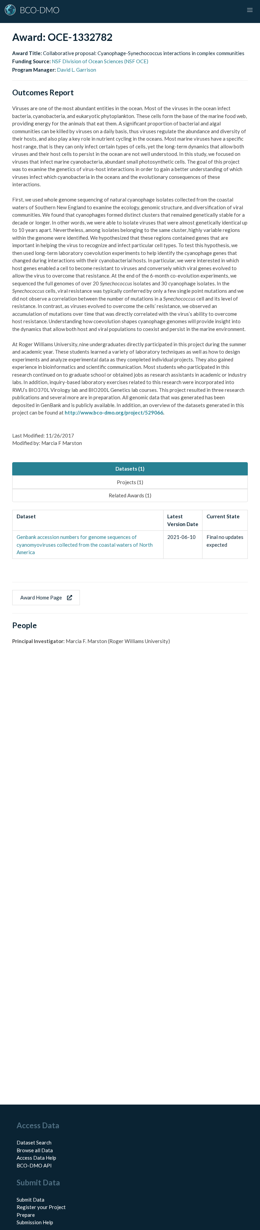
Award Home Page (41, 597)
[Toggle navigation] (250, 10)
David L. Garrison (76, 70)
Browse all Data (35, 1150)
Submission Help (35, 1222)
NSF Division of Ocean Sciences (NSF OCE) (100, 61)
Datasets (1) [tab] (130, 469)
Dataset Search (34, 1142)
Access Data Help (36, 1158)
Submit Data (30, 1200)
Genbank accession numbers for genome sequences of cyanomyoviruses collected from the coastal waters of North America (85, 544)
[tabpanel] (130, 534)
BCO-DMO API (34, 1165)
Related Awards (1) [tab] (130, 495)
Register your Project (41, 1207)
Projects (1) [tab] (130, 482)
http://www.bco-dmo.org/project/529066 (114, 412)
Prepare (26, 1215)
